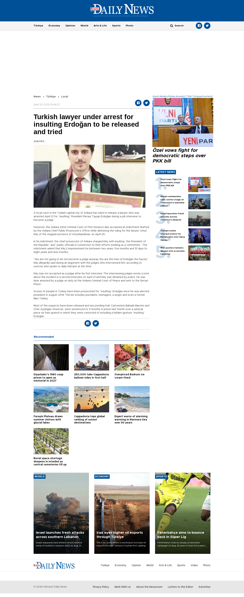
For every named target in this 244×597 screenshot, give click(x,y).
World (84, 25)
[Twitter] (207, 25)
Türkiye (38, 25)
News (37, 96)
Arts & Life (100, 25)
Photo (129, 25)
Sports (116, 25)
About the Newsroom (149, 587)
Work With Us (122, 587)
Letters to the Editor (180, 587)
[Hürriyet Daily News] (122, 10)
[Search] (171, 25)
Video (194, 565)
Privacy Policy (101, 587)
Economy (54, 25)
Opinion (70, 25)
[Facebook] (199, 25)
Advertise (204, 587)
